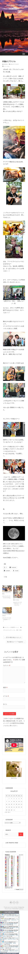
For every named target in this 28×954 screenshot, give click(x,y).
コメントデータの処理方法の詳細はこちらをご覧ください (14, 723)
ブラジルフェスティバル (9, 630)
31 (14, 810)
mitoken (5, 64)
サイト (5, 704)
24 (14, 807)
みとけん (14, 778)
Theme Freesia (8, 908)
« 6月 (6, 812)
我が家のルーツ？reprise (16, 642)
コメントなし (7, 66)
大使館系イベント (14, 627)
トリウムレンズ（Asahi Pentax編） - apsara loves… (9, 943)
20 (21, 804)
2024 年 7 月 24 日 (14, 64)
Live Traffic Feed (9, 912)
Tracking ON (14, 953)
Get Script (5, 953)
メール (6, 696)
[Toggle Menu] (23, 54)
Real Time (9, 953)
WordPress (20, 908)
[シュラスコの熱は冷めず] (7, 610)
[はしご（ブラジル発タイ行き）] (18, 591)
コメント (6, 665)
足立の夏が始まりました (12, 637)
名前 (5, 687)
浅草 (17, 630)
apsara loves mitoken (14, 6)
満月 (20, 630)
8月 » (9, 812)
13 (21, 801)
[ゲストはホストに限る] (7, 588)
